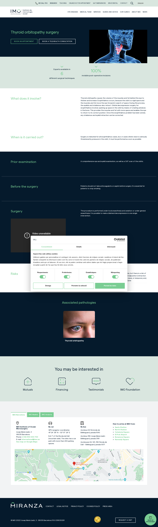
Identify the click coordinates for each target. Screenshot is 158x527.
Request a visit (125, 520)
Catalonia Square (122, 432)
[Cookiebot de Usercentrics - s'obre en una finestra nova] (115, 239)
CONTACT (123, 3)
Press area (107, 506)
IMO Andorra (47, 414)
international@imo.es (31, 439)
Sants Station (121, 427)
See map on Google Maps (26, 442)
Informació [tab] (111, 247)
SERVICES (97, 12)
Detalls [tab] (79, 247)
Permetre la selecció (79, 286)
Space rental (113, 3)
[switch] (67, 276)
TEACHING (63, 3)
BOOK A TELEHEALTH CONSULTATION (57, 41)
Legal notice (62, 506)
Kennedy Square (122, 439)
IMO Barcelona (18, 415)
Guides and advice (110, 12)
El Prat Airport (121, 434)
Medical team (85, 12)
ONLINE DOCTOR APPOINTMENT (80, 3)
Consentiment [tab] (46, 247)
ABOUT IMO (136, 12)
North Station (121, 430)
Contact (50, 506)
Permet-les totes (110, 286)
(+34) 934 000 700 (30, 437)
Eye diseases (73, 12)
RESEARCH (53, 3)
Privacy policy (77, 506)
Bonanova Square (122, 437)
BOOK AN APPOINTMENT (24, 41)
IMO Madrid (33, 414)
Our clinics (125, 12)
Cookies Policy (93, 506)
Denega (48, 286)
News (145, 12)
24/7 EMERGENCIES (99, 3)
